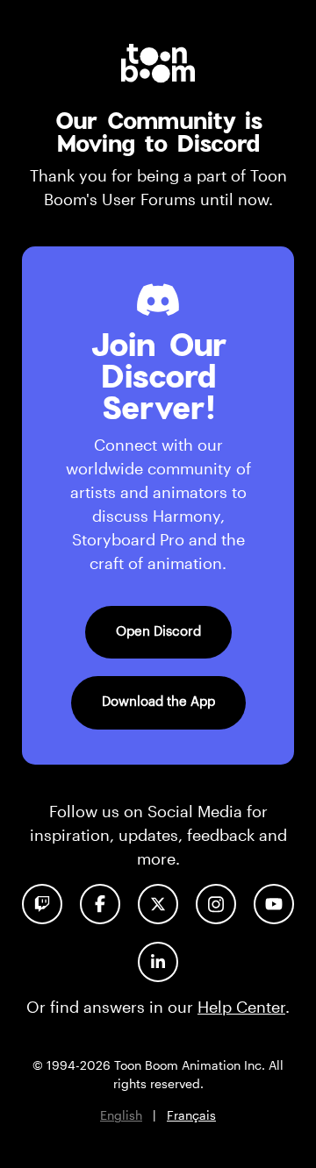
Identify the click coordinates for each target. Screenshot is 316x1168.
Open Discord (158, 630)
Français (191, 1114)
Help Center (241, 1006)
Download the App (158, 701)
